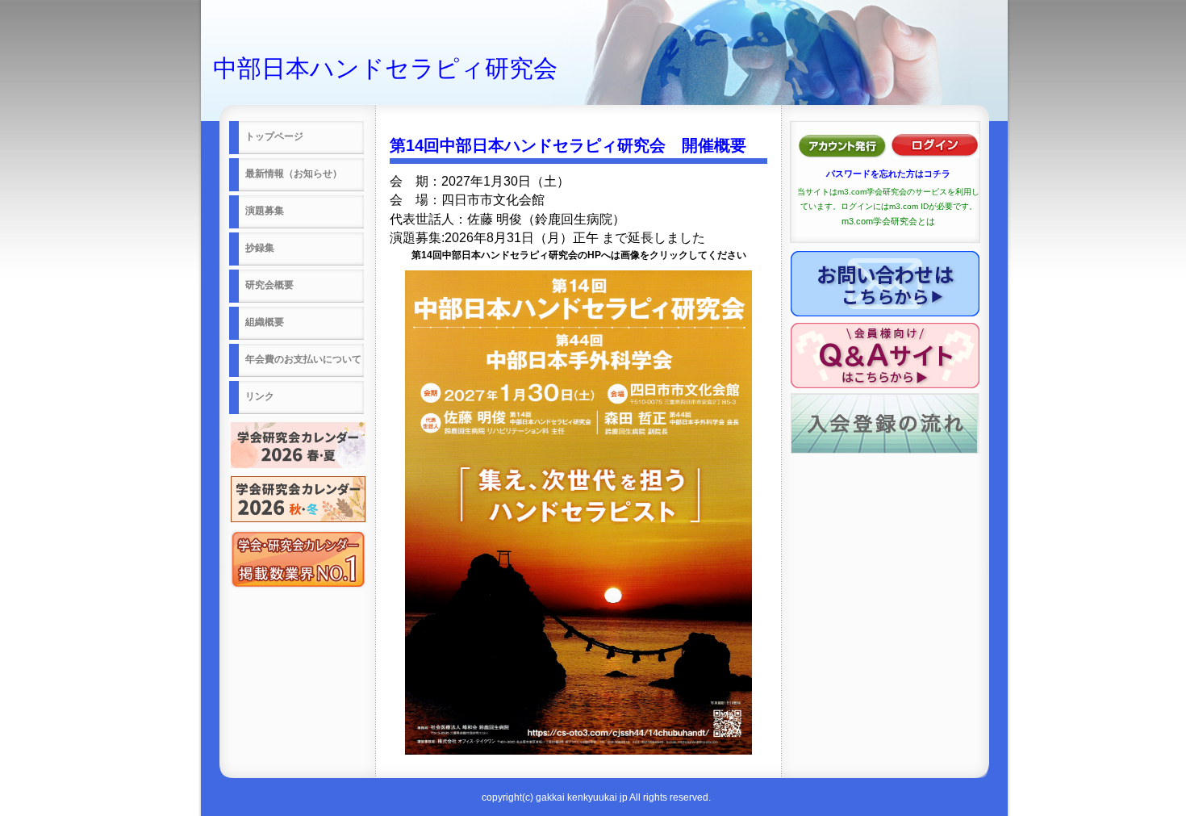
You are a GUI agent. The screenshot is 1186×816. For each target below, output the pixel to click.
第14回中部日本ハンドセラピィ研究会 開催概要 (568, 145)
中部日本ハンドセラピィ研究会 (385, 68)
